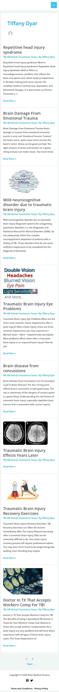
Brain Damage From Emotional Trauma (22, 116)
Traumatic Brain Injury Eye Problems (28, 306)
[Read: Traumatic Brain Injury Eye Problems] (20, 282)
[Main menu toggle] (54, 5)
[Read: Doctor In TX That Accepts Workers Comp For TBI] (23, 580)
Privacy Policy (41, 688)
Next (31, 664)
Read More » (9, 100)
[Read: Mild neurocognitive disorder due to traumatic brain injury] (23, 181)
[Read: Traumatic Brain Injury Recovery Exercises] (23, 489)
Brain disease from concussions (21, 368)
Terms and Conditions (22, 688)
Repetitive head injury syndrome (24, 50)
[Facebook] (27, 680)
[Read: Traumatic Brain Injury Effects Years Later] (25, 432)
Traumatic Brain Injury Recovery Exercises (24, 511)
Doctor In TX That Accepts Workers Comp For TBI (27, 602)
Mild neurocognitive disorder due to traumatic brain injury (27, 204)
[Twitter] (31, 680)
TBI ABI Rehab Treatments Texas (20, 56)
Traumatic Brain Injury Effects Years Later (24, 453)
